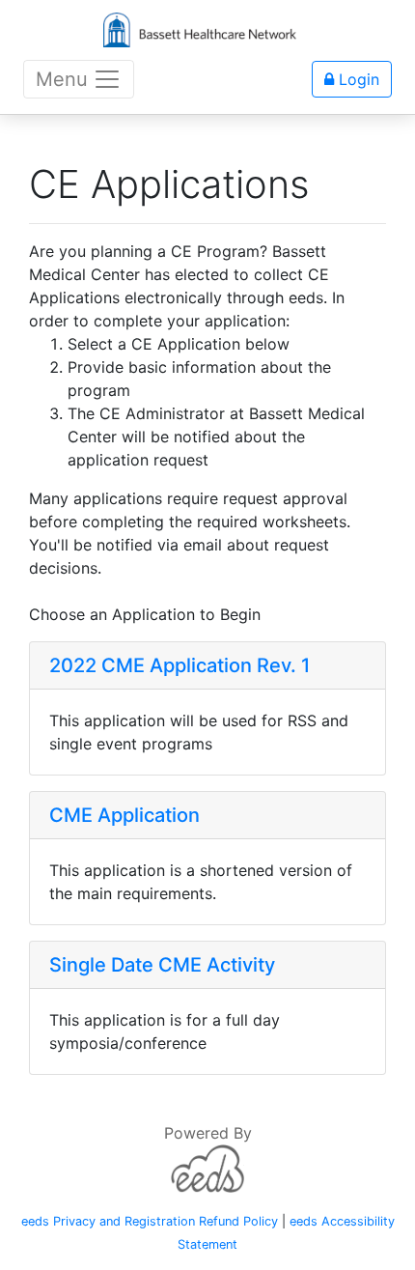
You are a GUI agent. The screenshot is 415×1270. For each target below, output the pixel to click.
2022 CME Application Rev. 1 (179, 665)
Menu (62, 79)
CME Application (124, 815)
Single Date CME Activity (162, 964)
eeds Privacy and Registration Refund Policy (149, 1221)
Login (356, 79)
